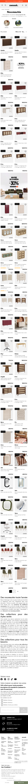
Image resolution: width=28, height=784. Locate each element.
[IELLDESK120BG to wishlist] (11, 106)
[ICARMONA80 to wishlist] (25, 432)
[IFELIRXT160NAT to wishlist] (25, 341)
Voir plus (14, 18)
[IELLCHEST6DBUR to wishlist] (11, 318)
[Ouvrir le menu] (2, 5)
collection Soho (13, 661)
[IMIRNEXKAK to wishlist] (11, 500)
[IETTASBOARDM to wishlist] (25, 106)
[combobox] (24, 31)
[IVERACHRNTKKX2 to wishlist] (11, 569)
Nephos (24, 666)
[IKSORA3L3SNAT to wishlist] (11, 227)
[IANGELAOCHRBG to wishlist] (11, 523)
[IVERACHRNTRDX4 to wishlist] (11, 546)
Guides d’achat (3, 753)
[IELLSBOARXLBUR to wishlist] (25, 83)
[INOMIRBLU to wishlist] (25, 500)
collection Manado (7, 634)
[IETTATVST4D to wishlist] (11, 151)
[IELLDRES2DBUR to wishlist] (11, 204)
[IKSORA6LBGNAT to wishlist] (25, 250)
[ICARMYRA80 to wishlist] (11, 409)
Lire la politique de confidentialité (7, 778)
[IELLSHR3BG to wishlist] (11, 60)
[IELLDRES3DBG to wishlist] (25, 204)
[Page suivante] (17, 591)
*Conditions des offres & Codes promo (25, 744)
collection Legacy (18, 627)
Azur (20, 666)
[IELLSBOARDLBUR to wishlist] (11, 83)
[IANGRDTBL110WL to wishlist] (11, 364)
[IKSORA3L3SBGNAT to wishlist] (25, 227)
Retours (16, 745)
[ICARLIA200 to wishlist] (25, 569)
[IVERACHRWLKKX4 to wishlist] (25, 523)
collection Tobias (14, 666)
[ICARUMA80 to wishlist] (11, 432)
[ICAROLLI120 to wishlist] (11, 455)
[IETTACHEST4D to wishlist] (25, 364)
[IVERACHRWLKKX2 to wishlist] (25, 546)
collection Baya (19, 623)
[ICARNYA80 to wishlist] (25, 455)
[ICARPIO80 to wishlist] (25, 409)
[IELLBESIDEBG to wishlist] (25, 273)
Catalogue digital (3, 742)
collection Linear (18, 628)
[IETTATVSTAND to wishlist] (25, 151)
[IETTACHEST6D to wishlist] (11, 386)
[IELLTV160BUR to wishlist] (25, 129)
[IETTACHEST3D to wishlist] (25, 386)
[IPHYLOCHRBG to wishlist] (11, 341)
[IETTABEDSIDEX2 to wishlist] (25, 295)
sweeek (3, 9)
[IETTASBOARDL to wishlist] (11, 129)
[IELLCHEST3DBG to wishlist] (25, 318)
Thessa (17, 647)
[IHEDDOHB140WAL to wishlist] (11, 37)
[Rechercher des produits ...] (5, 5)
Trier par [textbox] (24, 31)
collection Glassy (16, 633)
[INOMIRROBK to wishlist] (11, 478)
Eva (12, 647)
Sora (5, 667)
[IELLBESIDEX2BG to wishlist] (11, 295)
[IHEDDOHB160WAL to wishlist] (25, 37)
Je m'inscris (24, 710)
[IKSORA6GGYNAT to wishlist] (11, 250)
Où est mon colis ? (17, 742)
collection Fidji (21, 654)
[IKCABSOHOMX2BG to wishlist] (11, 273)
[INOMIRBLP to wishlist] (25, 478)
